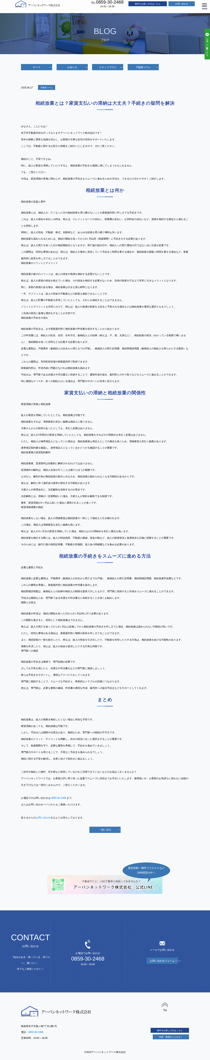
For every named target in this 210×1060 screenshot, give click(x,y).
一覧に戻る (105, 829)
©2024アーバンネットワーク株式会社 (105, 1052)
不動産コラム (143, 67)
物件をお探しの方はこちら (147, 4)
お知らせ (72, 67)
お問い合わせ (181, 4)
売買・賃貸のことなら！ (171, 1037)
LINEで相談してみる (207, 46)
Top (165, 1010)
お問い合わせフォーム (162, 960)
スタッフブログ (107, 67)
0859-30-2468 (58, 797)
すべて (36, 67)
